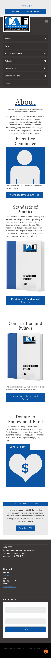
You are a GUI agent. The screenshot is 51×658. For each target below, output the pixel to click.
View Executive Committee (24, 194)
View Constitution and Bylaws (25, 397)
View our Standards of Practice (27, 300)
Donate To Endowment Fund (25, 11)
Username (9, 605)
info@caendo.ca (9, 586)
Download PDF (25, 528)
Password (9, 617)
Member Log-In (25, 5)
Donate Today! (17, 446)
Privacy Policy (41, 648)
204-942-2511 (9, 575)
